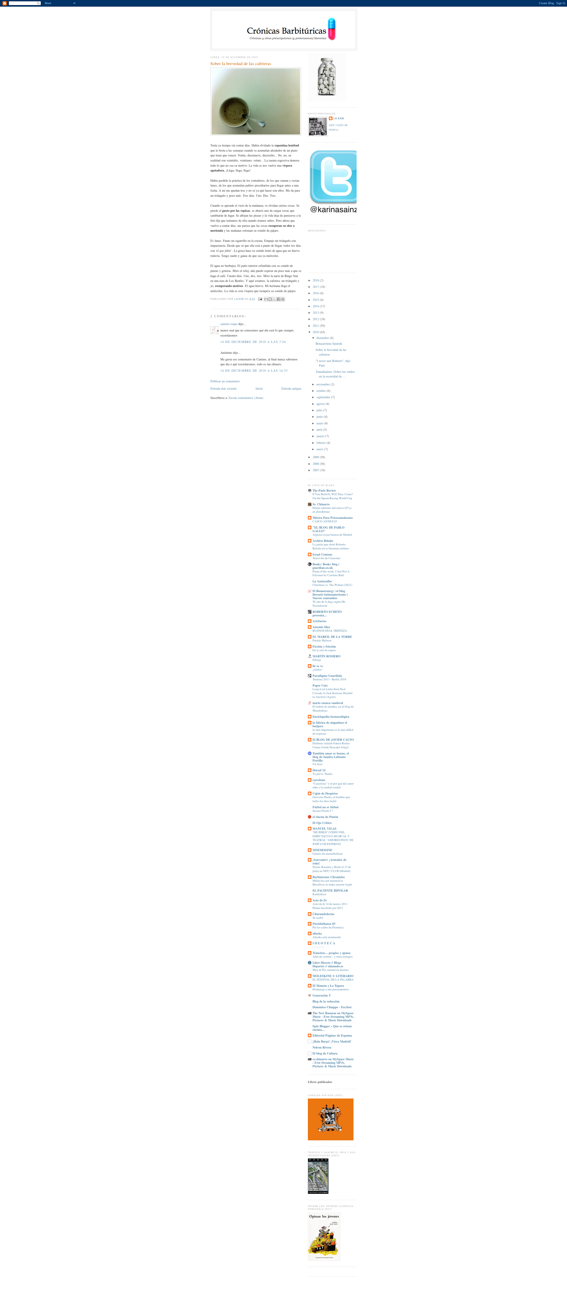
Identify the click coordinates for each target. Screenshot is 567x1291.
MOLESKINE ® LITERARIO (333, 976)
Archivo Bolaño (323, 540)
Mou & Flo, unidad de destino (331, 970)
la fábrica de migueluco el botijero (330, 724)
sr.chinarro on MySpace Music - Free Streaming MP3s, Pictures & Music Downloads (333, 1062)
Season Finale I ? (323, 811)
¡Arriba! (317, 669)
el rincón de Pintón (325, 816)
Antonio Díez (321, 627)
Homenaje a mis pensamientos (331, 989)
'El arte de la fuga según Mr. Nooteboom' (329, 604)
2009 (316, 457)
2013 (316, 312)
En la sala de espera (324, 650)
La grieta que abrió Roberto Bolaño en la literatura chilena (331, 546)
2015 (316, 300)
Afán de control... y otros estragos (333, 956)
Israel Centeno (322, 554)
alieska (317, 933)
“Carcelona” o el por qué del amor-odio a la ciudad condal (333, 785)
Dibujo (317, 660)
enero (320, 449)
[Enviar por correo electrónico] (266, 299)
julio (320, 410)
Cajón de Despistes (325, 793)
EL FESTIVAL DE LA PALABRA (333, 979)
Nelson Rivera (322, 1047)
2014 (316, 306)
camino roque (228, 324)
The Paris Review (324, 490)
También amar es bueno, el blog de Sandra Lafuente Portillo (331, 757)
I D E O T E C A (324, 943)
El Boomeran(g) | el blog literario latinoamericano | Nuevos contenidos (330, 594)
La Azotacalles (322, 581)
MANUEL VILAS (324, 828)
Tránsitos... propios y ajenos (332, 952)
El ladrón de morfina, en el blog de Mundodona (333, 708)
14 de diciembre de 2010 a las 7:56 (253, 342)
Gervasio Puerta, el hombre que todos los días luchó (331, 799)
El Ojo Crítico (322, 822)
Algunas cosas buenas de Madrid (332, 535)
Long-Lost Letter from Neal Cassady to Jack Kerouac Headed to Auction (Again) (332, 693)
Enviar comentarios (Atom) (246, 398)
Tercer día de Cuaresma (326, 558)
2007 (316, 470)
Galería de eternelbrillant (328, 854)
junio (320, 416)
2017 (316, 287)
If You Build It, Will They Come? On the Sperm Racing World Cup (333, 496)
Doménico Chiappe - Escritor (332, 1007)
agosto (321, 404)
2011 (316, 325)
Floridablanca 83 (324, 923)
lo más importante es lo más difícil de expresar (333, 732)
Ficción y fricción (324, 646)
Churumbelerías (323, 914)
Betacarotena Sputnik (329, 343)
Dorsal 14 (319, 770)
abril (320, 429)
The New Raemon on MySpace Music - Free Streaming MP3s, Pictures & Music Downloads (333, 1016)
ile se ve (318, 666)
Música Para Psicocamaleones (333, 517)
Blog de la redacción (326, 1001)
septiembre (324, 397)
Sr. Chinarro (321, 504)
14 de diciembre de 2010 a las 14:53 (254, 370)
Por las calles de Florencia (328, 927)
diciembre (323, 338)
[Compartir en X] (274, 299)
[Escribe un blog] (270, 299)
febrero (321, 443)
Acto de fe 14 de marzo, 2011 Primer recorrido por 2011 (330, 906)
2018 (316, 280)
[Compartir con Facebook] (278, 299)
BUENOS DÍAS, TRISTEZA (330, 631)
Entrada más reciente (223, 388)
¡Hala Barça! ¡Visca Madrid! (332, 1041)
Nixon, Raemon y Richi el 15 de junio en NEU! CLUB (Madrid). (332, 869)
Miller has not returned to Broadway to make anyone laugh (332, 883)
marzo (321, 436)
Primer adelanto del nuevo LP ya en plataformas (332, 510)
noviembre (324, 384)
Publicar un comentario (225, 381)
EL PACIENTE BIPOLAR (330, 890)
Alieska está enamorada (327, 937)
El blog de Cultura (325, 1053)
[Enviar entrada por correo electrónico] (260, 299)
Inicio (259, 388)
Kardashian (319, 894)
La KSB (338, 118)
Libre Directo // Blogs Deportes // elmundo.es (328, 964)
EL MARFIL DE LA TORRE (332, 636)
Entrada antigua (291, 388)
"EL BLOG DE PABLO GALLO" (328, 529)
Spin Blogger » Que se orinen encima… (332, 1028)
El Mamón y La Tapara (328, 985)
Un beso (317, 764)
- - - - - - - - (318, 947)
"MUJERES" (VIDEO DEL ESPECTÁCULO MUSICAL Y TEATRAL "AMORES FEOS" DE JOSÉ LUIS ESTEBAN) (333, 838)
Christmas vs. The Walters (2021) (332, 585)
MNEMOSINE (322, 850)
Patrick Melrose (322, 640)
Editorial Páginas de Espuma (332, 1035)
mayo (320, 423)
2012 (316, 319)
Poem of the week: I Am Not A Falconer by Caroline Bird (331, 573)
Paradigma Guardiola (327, 675)
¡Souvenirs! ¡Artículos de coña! (329, 861)
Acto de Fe (320, 900)
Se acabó (318, 918)
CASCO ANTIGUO (325, 521)
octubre (322, 391)
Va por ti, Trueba (322, 774)
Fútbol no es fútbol (325, 807)
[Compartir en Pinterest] (283, 299)
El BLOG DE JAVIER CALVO (333, 739)
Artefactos (319, 621)
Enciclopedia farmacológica (331, 716)
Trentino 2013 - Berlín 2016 (329, 679)
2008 (316, 464)
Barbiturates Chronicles (329, 877)
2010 (316, 332)
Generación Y (322, 995)
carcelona (319, 779)
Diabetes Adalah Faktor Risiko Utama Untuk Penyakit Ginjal (331, 745)
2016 (316, 293)
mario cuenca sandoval (328, 702)
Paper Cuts (320, 685)
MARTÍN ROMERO (326, 656)
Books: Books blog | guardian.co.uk (326, 566)
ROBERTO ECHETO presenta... (327, 613)
